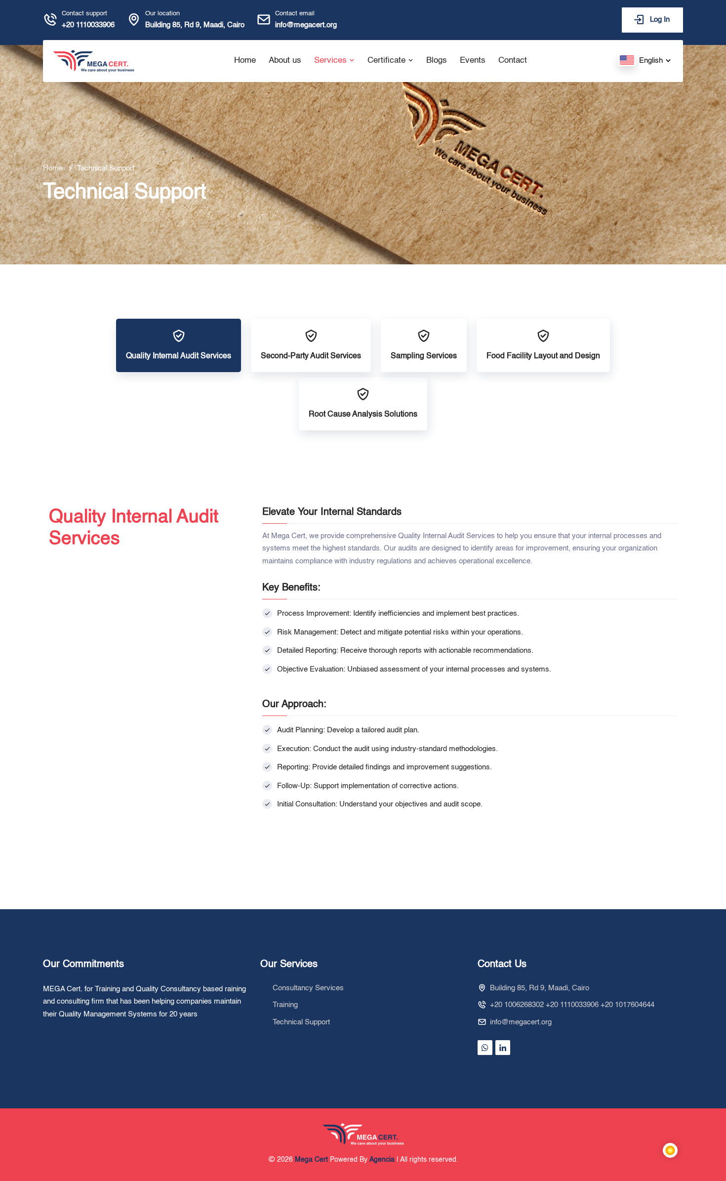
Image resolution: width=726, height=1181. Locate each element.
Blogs (436, 60)
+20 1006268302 (517, 1005)
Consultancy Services (308, 988)
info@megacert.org (306, 25)
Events (472, 60)
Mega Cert (311, 1159)
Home (245, 60)
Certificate (387, 60)
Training (285, 1005)
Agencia (382, 1159)
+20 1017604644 (627, 1005)
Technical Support (301, 1022)
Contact (512, 60)
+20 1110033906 (88, 25)
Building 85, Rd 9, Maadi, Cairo (194, 25)
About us (285, 60)
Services (331, 60)
